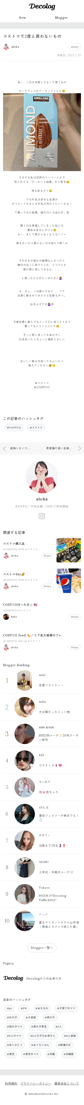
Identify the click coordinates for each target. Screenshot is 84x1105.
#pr (9, 1008)
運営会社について (66, 1083)
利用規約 (11, 1083)
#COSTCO (14, 427)
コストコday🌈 (14, 574)
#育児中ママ (31, 1054)
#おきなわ (42, 1008)
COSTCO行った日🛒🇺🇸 (20, 605)
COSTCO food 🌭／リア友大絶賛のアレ (32, 635)
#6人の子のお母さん (42, 1035)
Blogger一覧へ (42, 948)
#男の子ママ (15, 1026)
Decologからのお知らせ (44, 978)
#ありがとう (15, 1044)
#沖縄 (51, 1054)
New (22, 18)
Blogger (61, 18)
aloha (42, 498)
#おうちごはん (40, 1044)
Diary (75, 46)
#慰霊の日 (64, 1044)
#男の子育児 (39, 1026)
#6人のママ (14, 1035)
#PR (21, 549)
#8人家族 (70, 1035)
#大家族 (31, 1017)
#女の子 (12, 1017)
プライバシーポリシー (35, 1083)
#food (22, 641)
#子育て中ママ (66, 1008)
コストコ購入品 (14, 543)
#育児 (10, 1054)
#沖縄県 (69, 1054)
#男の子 (50, 1017)
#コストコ (36, 427)
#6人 (58, 1026)
